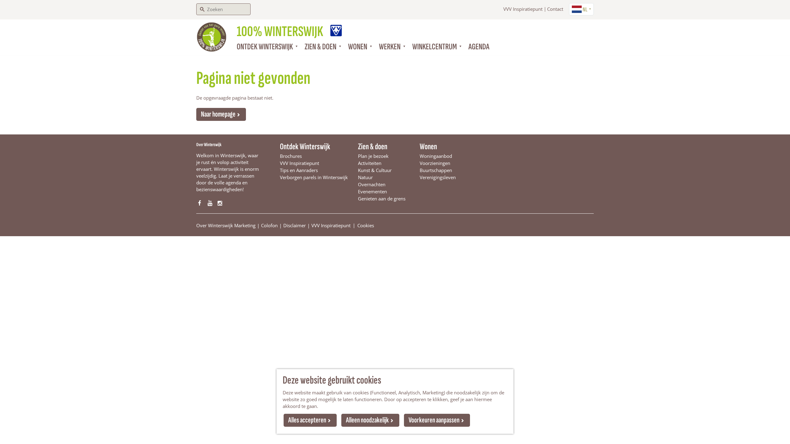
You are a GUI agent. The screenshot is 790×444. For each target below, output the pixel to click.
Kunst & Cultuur (375, 170)
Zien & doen (372, 147)
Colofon (269, 225)
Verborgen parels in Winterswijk (314, 177)
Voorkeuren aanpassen (434, 420)
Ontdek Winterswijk (305, 147)
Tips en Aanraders (299, 170)
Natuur (365, 177)
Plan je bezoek (373, 156)
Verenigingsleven (438, 177)
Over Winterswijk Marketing (226, 225)
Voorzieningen (435, 163)
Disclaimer (294, 225)
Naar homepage (218, 114)
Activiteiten (369, 163)
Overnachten (371, 184)
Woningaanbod (436, 156)
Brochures (291, 156)
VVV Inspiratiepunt (523, 9)
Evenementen (372, 191)
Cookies (365, 225)
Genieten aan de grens (381, 198)
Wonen (428, 147)
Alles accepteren (307, 420)
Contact (555, 9)
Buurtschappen (436, 170)
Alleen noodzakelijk (367, 420)
